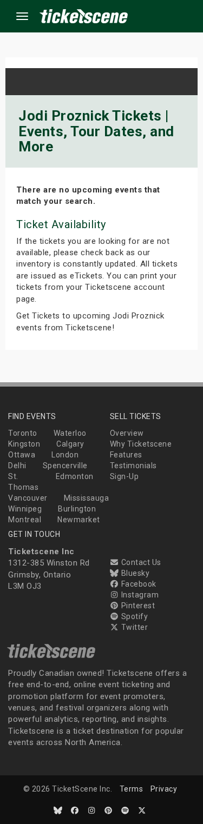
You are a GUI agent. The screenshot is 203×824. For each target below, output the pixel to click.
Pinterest (137, 605)
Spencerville (65, 465)
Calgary (70, 444)
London (64, 454)
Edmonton (75, 476)
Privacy (164, 789)
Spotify (133, 616)
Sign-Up (124, 476)
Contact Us (140, 562)
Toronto (22, 433)
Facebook (137, 584)
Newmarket (78, 519)
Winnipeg (25, 508)
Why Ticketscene (141, 444)
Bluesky (134, 573)
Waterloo (70, 433)
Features (126, 454)
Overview (127, 433)
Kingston (24, 444)
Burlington (77, 508)
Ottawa (21, 454)
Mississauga (86, 498)
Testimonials (133, 465)
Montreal (24, 519)
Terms (131, 789)
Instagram (139, 594)
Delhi (17, 465)
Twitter (133, 627)
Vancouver (28, 498)
